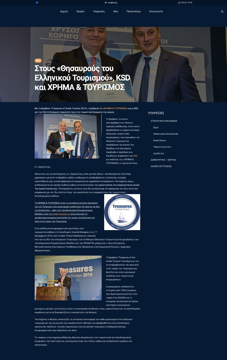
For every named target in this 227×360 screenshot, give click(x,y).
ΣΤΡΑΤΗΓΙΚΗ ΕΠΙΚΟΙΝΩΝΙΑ (164, 121)
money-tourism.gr (61, 214)
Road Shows (159, 140)
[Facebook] (37, 2)
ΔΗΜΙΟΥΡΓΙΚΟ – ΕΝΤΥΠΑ (163, 160)
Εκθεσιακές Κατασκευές (165, 134)
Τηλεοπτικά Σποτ (162, 147)
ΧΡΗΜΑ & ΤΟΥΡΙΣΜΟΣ (115, 108)
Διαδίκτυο (158, 153)
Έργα (155, 127)
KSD (135, 155)
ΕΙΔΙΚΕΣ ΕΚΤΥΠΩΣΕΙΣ (161, 166)
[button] (222, 12)
